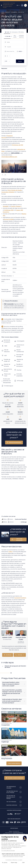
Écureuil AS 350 (8, 219)
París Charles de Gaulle (15, 190)
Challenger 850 (8, 210)
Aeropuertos (14, 12)
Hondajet (5, 206)
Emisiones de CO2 (17, 145)
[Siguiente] (5, 175)
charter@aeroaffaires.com (9, 156)
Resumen (4, 68)
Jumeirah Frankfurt (20, 598)
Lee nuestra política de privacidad (8, 850)
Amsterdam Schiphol (7, 192)
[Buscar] (22, 5)
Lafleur (10, 551)
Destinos (7, 12)
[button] (14, 442)
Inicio (2, 12)
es (17, 5)
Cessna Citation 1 (16, 206)
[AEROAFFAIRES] (1, 5)
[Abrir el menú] (25, 5)
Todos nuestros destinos (14, 763)
